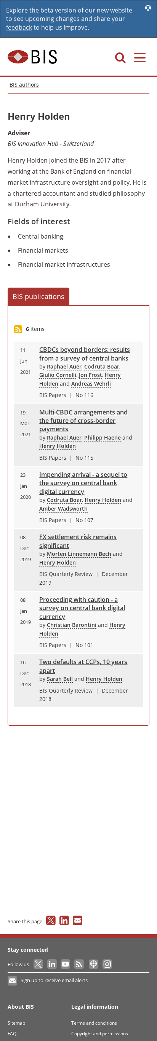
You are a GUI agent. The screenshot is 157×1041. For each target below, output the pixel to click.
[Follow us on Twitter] (39, 964)
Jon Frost (90, 374)
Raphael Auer (64, 366)
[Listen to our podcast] (93, 964)
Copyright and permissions (99, 1033)
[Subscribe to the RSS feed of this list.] (18, 329)
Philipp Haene (102, 437)
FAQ (12, 1033)
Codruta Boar (101, 366)
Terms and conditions (94, 1023)
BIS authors (24, 84)
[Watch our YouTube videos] (66, 964)
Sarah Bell (60, 678)
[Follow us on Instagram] (107, 964)
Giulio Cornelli (57, 374)
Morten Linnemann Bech (79, 553)
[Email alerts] (13, 981)
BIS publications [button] (38, 296)
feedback (19, 27)
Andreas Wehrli (91, 383)
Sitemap (16, 1023)
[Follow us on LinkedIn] (52, 964)
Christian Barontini (71, 624)
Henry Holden (57, 445)
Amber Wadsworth (63, 508)
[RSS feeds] (79, 964)
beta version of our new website (86, 10)
